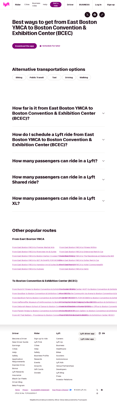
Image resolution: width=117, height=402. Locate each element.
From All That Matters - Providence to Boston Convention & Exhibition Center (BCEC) (50, 315)
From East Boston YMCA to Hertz (74, 269)
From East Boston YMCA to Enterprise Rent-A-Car (81, 251)
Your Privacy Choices (60, 390)
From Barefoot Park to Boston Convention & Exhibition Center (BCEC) (43, 298)
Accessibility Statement (40, 390)
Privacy (25, 390)
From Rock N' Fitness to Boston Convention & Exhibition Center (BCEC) (44, 289)
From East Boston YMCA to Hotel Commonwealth (81, 264)
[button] (58, 113)
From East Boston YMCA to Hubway (28, 269)
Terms (17, 390)
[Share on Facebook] (94, 14)
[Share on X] (87, 14)
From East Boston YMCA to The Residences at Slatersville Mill (86, 256)
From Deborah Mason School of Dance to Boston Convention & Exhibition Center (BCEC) (51, 306)
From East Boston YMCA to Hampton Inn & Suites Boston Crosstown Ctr (44, 264)
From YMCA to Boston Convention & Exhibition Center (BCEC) (86, 315)
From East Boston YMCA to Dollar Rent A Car (79, 260)
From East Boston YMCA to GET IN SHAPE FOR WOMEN (37, 260)
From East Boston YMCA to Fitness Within (78, 247)
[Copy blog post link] (102, 14)
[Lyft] (6, 4)
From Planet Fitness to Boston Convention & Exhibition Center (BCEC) (43, 310)
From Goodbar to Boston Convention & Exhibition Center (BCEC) (41, 293)
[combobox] (101, 333)
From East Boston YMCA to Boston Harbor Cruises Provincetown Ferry (43, 256)
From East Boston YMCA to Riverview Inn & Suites (34, 251)
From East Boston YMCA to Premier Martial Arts (33, 247)
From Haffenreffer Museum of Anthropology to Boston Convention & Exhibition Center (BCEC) (54, 302)
